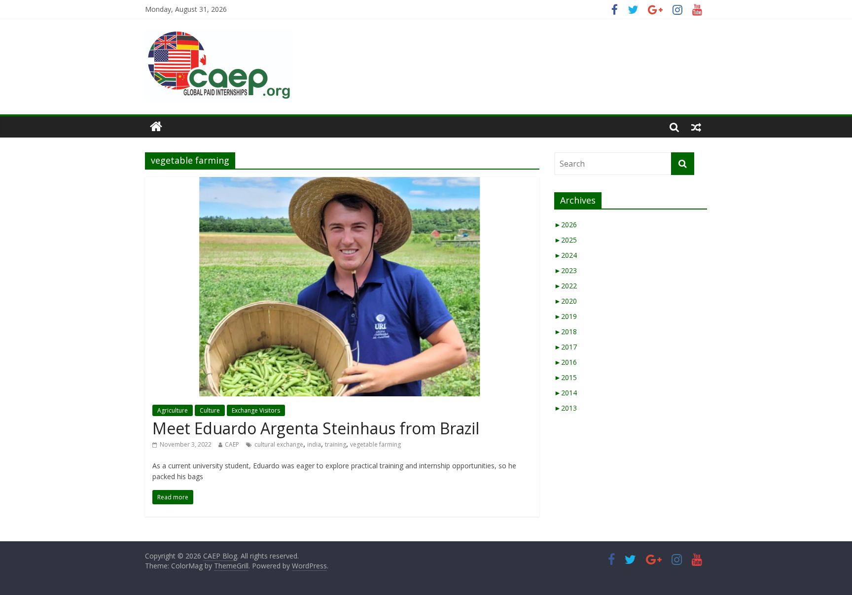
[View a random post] (696, 126)
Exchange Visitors (256, 410)
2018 (565, 331)
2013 (565, 408)
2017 (565, 346)
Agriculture (172, 410)
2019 (565, 316)
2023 (565, 270)
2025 (565, 240)
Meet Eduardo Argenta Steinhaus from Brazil (315, 428)
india (314, 444)
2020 (565, 301)
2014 (565, 392)
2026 (565, 224)
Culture (210, 410)
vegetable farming (375, 444)
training (335, 444)
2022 (565, 285)
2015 (565, 377)
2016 (565, 362)
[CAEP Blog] (156, 126)
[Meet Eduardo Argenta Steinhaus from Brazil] (342, 182)
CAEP (232, 444)
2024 (565, 255)
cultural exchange (278, 444)
